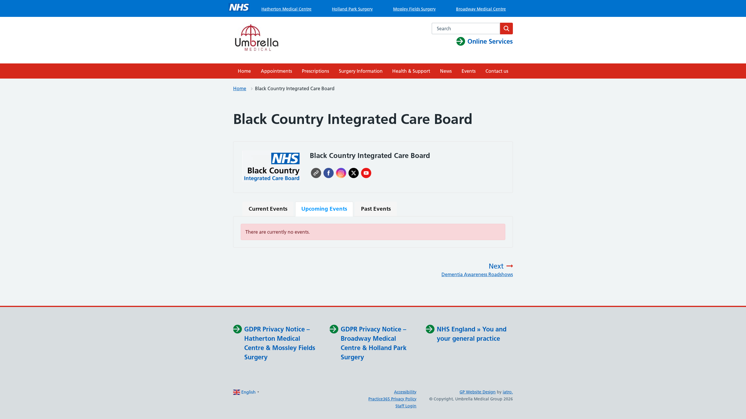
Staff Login (405, 406)
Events (469, 71)
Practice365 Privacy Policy (392, 399)
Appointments (276, 71)
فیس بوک (328, 173)
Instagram (341, 173)
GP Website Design (478, 392)
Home (244, 71)
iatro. (508, 392)
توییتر (354, 173)
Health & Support (411, 71)
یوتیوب (366, 173)
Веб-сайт (316, 173)
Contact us (496, 71)
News (446, 71)
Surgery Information (361, 71)
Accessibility (405, 392)
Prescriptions (315, 71)
